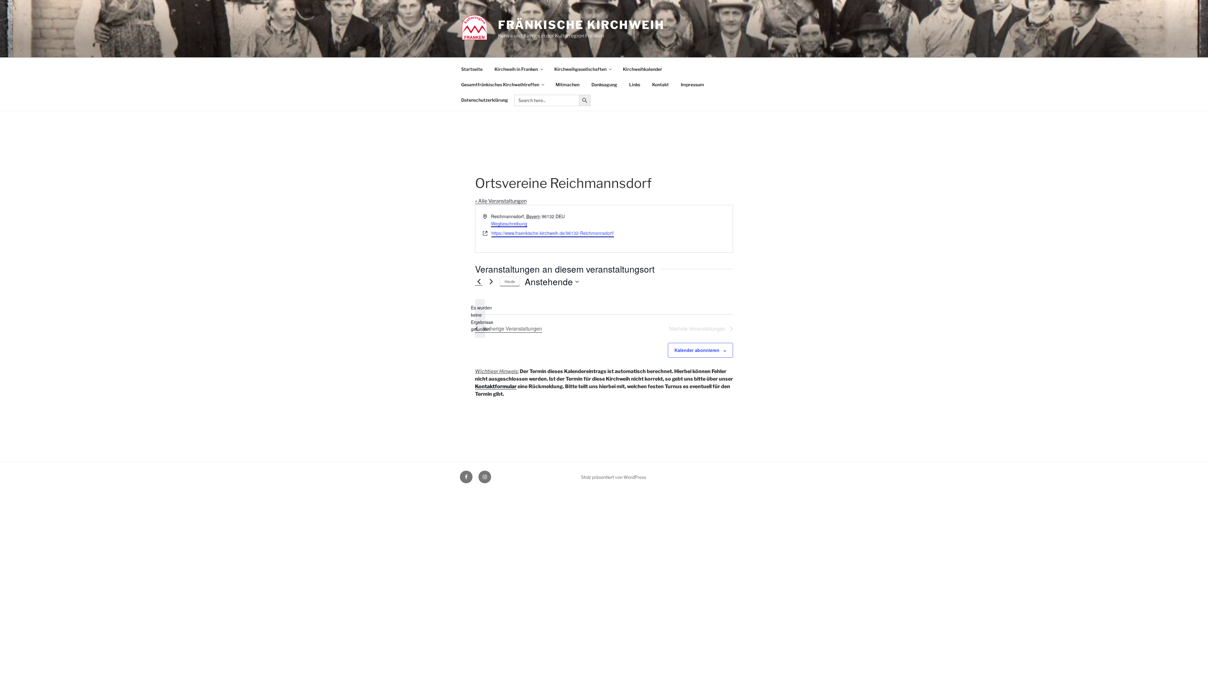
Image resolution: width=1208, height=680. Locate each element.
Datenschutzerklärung (484, 100)
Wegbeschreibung (509, 223)
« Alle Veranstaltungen (501, 201)
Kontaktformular (496, 386)
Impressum (692, 84)
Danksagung (604, 84)
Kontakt (660, 84)
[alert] (480, 318)
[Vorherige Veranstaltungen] (479, 282)
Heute (510, 281)
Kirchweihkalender (642, 69)
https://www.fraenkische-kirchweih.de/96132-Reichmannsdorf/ (552, 233)
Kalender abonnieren (696, 350)
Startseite (472, 69)
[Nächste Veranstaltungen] (491, 282)
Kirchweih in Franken (516, 69)
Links (634, 84)
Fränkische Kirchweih (581, 25)
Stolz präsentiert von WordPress (613, 477)
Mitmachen (567, 84)
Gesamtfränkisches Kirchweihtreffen (500, 84)
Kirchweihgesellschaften (580, 69)
